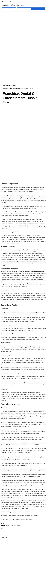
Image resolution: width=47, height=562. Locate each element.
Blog (7, 88)
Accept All (38, 8)
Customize (9, 8)
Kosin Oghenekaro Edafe (10, 85)
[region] (23, 5)
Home (4, 88)
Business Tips (11, 88)
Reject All (23, 8)
